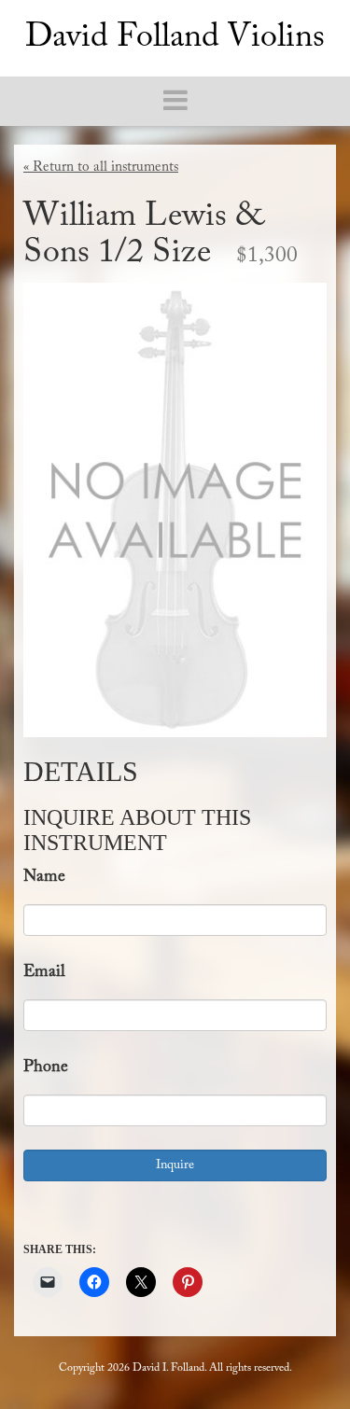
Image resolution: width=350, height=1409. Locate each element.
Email (44, 972)
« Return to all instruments (100, 167)
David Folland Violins (175, 38)
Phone (45, 1067)
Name (44, 877)
